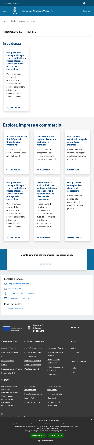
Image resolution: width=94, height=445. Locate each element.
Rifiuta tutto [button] (56, 435)
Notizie (73, 348)
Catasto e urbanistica (32, 364)
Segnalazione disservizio (33, 393)
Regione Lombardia (10, 3)
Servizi (13, 21)
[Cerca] (89, 11)
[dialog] (47, 431)
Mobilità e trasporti (31, 368)
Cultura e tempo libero (33, 352)
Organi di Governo (8, 348)
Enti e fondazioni (7, 360)
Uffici (3, 356)
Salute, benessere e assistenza (55, 369)
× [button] (91, 419)
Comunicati (74, 352)
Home (5, 21)
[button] (47, 440)
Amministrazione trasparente (54, 388)
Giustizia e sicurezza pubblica (55, 354)
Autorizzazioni (53, 374)
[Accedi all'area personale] (84, 3)
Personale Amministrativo (11, 368)
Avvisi (72, 356)
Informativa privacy (55, 393)
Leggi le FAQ (29, 398)
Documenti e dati (8, 373)
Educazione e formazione (57, 348)
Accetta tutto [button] (38, 435)
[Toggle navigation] (4, 10)
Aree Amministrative (9, 352)
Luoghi (73, 367)
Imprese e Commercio (32, 360)
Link (69, 431)
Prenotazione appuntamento (30, 388)
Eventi (73, 372)
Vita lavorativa (30, 356)
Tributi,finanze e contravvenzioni (53, 361)
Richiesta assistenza (32, 402)
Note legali (51, 398)
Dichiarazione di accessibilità (53, 404)
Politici (4, 364)
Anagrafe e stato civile (33, 348)
